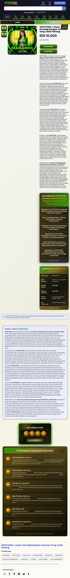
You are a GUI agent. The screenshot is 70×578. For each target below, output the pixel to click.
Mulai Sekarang (35, 440)
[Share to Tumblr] (28, 574)
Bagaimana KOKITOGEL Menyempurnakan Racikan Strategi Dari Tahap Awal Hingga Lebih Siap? (54, 252)
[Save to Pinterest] (19, 574)
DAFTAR (52, 22)
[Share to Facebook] (9, 574)
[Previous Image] (9, 40)
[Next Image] (35, 40)
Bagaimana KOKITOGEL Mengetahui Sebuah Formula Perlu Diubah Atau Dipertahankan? (54, 235)
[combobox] (33, 8)
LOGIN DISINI (48, 51)
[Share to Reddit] (24, 574)
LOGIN (17, 22)
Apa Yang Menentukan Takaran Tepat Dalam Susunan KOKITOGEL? (54, 219)
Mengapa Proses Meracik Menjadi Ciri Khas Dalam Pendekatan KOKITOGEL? (54, 227)
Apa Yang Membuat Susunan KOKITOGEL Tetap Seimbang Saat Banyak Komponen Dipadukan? (54, 243)
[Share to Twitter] (5, 574)
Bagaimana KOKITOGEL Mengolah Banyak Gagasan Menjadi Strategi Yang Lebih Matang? (54, 211)
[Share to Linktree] (14, 574)
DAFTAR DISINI (48, 46)
